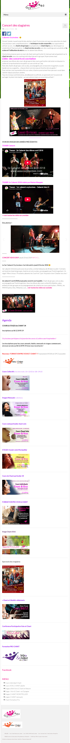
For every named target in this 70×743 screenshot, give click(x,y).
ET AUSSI (12, 29)
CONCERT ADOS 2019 (10, 258)
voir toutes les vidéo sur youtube (16, 215)
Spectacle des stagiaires (11, 562)
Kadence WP (28, 739)
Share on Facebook (4, 34)
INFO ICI (35, 258)
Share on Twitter (9, 34)
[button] (3, 239)
